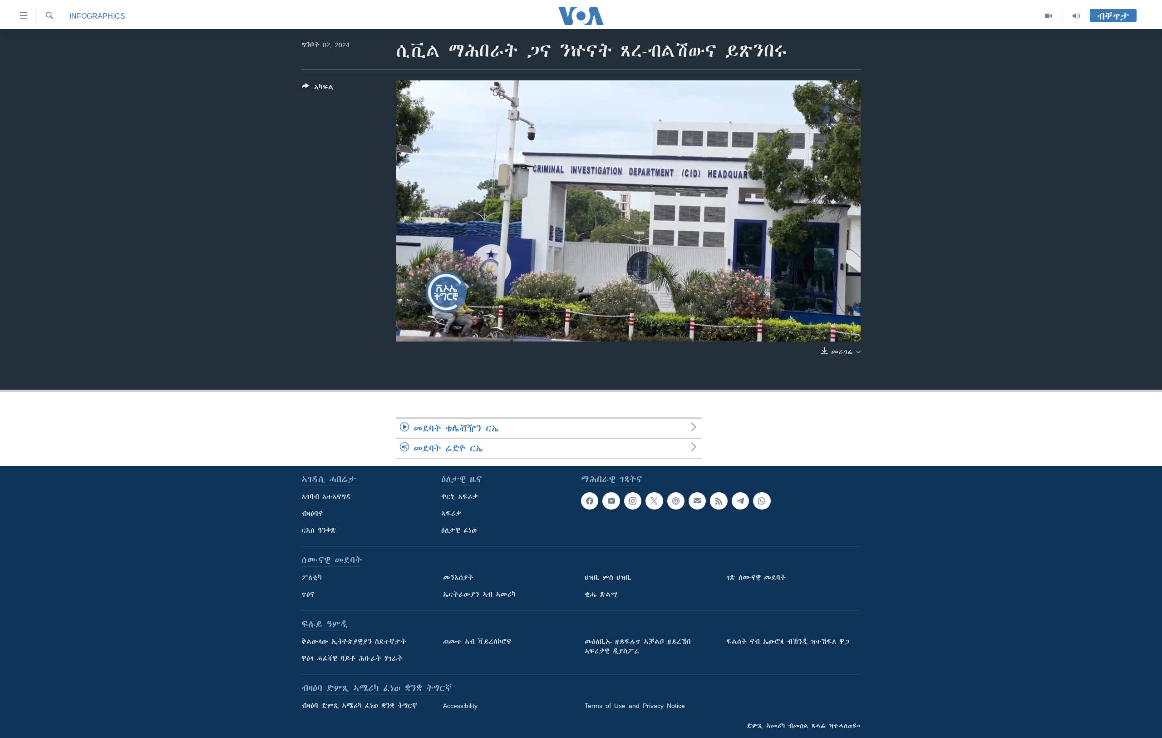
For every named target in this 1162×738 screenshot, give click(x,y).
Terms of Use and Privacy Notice (635, 706)
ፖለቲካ (311, 578)
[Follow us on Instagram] (632, 501)
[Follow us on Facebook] (589, 501)
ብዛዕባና (312, 514)
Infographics (97, 15)
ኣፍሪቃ (451, 514)
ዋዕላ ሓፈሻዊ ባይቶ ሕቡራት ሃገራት (352, 658)
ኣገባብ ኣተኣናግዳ (326, 497)
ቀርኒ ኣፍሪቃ (459, 497)
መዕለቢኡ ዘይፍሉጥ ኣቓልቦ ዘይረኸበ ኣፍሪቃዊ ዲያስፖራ (638, 646)
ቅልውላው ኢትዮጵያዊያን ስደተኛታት (353, 642)
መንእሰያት (458, 578)
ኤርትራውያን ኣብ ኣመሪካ (479, 594)
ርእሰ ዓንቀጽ (318, 530)
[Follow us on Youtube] (611, 501)
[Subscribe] (697, 501)
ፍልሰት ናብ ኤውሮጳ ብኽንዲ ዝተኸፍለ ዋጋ (787, 642)
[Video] (1049, 16)
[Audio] (1076, 16)
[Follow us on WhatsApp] (761, 501)
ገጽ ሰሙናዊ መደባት (756, 578)
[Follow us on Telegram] (740, 501)
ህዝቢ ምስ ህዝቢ (608, 578)
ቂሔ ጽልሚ (601, 594)
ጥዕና (308, 594)
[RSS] (718, 501)
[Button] (318, 88)
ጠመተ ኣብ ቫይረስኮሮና (477, 642)
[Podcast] (675, 501)
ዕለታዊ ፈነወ (459, 530)
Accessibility (460, 706)
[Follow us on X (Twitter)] (654, 501)
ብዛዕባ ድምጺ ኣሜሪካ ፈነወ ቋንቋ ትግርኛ (359, 706)
